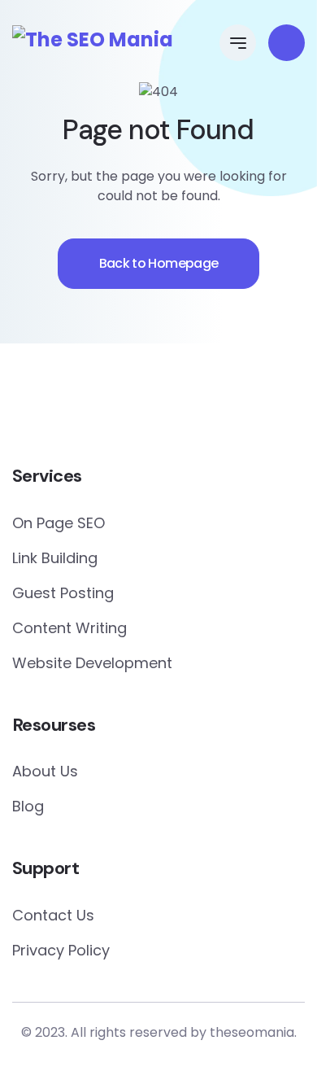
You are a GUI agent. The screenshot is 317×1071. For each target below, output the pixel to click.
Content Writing (69, 628)
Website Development (92, 663)
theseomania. (253, 1032)
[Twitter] (110, 408)
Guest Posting (63, 593)
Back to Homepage (159, 263)
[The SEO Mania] (92, 39)
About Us (45, 771)
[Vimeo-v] (240, 408)
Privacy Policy (61, 950)
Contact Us (53, 915)
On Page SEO (58, 523)
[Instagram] (207, 408)
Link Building (55, 558)
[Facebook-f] (77, 408)
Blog (28, 806)
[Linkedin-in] (175, 408)
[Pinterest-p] (142, 408)
